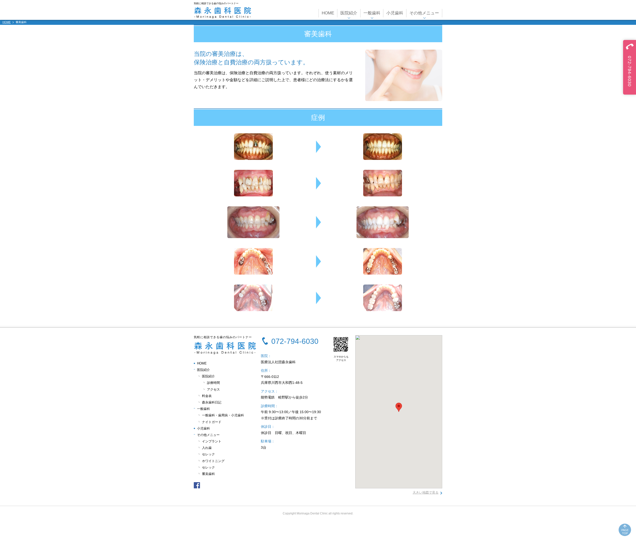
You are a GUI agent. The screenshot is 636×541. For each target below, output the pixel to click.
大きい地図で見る (425, 492)
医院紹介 (208, 376)
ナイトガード (211, 422)
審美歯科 (208, 474)
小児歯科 (394, 13)
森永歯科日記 (211, 402)
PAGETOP (625, 532)
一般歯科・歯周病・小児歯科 (223, 415)
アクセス (213, 389)
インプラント (211, 441)
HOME (328, 13)
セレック (208, 454)
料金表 (207, 396)
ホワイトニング (213, 461)
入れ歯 (207, 448)
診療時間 (213, 383)
